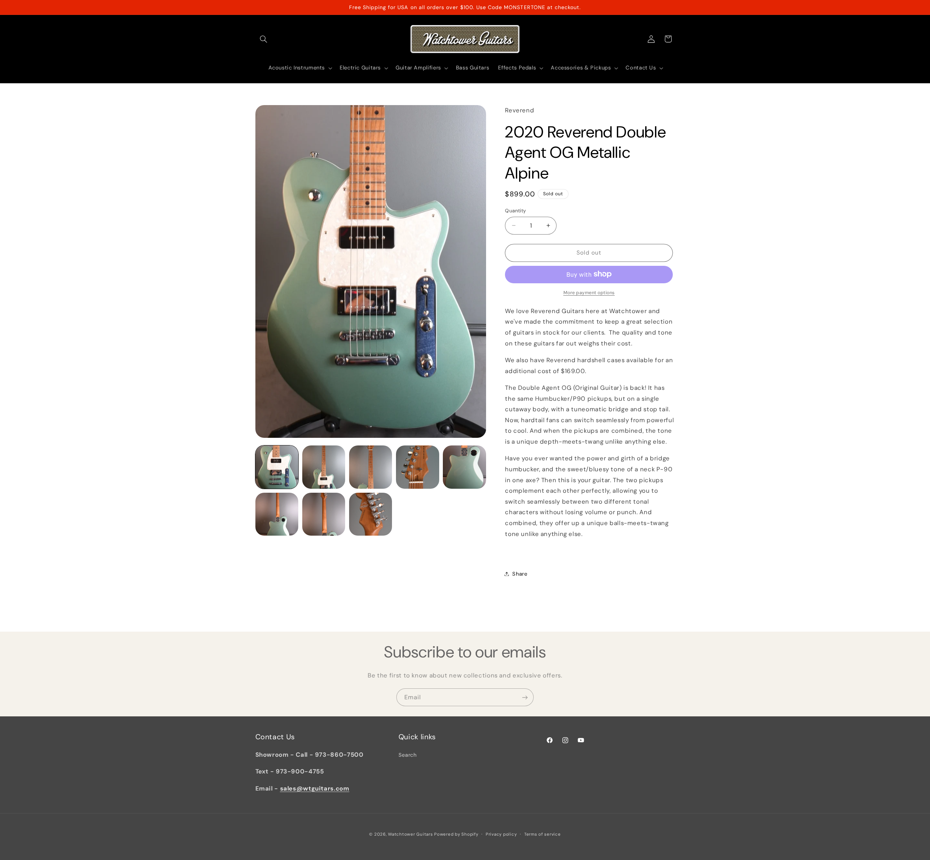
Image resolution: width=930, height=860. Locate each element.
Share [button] (519, 573)
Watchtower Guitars (410, 834)
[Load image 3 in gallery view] (370, 467)
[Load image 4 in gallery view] (417, 467)
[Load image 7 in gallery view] (323, 514)
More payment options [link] (589, 292)
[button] (263, 39)
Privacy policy (501, 834)
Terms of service (542, 834)
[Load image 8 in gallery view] (370, 514)
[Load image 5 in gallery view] (464, 467)
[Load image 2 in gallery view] (323, 467)
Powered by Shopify (456, 834)
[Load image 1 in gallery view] (277, 467)
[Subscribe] (525, 697)
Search (408, 755)
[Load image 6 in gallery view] (277, 514)
